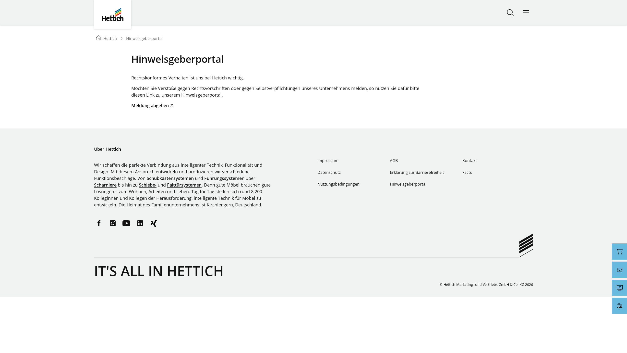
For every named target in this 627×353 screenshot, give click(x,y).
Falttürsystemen (184, 185)
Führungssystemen (224, 178)
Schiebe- (148, 185)
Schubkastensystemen (170, 178)
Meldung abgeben (150, 105)
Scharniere (105, 185)
